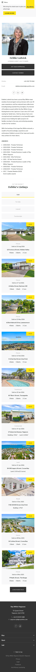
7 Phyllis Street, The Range (18, 578)
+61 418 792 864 (29, 81)
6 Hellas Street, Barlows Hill (18, 286)
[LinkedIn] (18, 92)
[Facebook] (14, 92)
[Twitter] (22, 92)
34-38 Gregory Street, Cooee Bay (18, 468)
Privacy (18, 659)
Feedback (18, 664)
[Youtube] (20, 626)
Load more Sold (18, 589)
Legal (18, 662)
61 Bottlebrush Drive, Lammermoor (18, 322)
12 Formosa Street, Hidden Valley (18, 249)
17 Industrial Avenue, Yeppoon (18, 432)
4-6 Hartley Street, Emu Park (18, 359)
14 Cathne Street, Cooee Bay (18, 541)
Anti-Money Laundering (18, 667)
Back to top (19, 652)
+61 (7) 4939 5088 (19, 617)
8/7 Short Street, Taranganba (18, 395)
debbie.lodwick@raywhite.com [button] (25, 86)
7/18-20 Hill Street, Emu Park (18, 505)
